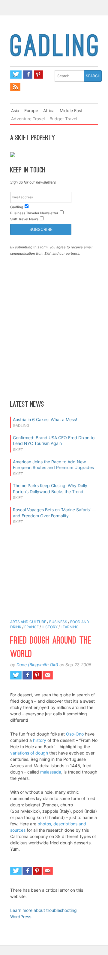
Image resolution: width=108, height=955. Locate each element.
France (31, 627)
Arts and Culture (28, 621)
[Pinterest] (38, 74)
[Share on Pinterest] (37, 675)
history (39, 740)
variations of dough (29, 752)
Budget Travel (63, 118)
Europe (31, 110)
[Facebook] (27, 74)
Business (58, 621)
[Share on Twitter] (16, 675)
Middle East (71, 110)
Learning (70, 627)
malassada (50, 771)
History (50, 627)
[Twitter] (16, 74)
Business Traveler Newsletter (34, 213)
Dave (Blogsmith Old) (37, 664)
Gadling (54, 49)
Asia (15, 110)
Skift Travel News (24, 219)
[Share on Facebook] (27, 675)
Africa (49, 110)
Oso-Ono (75, 733)
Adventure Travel (28, 118)
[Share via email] (48, 675)
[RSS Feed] (15, 87)
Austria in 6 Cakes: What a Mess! (45, 419)
